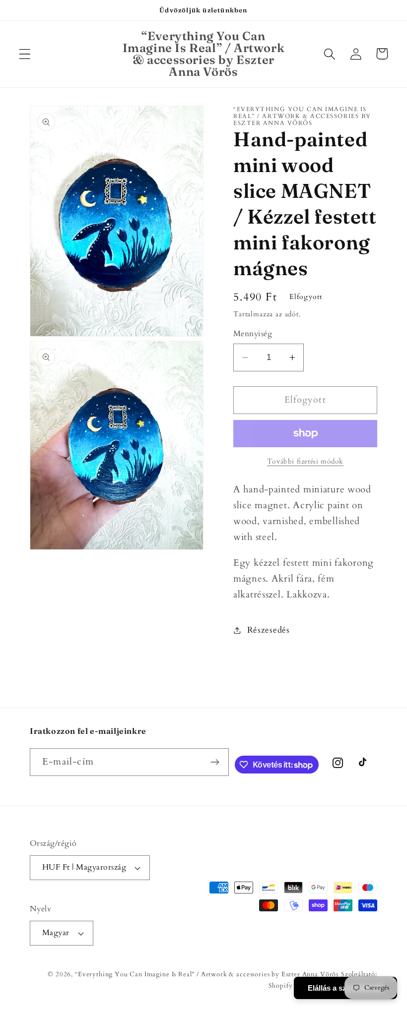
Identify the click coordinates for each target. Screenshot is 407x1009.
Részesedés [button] (268, 630)
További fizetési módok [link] (305, 461)
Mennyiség (252, 334)
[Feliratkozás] (215, 762)
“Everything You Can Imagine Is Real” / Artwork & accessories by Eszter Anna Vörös (207, 974)
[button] (25, 54)
